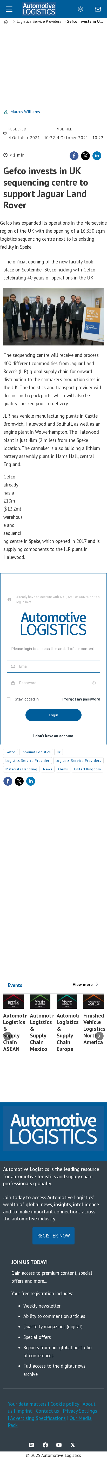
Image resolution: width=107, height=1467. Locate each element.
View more (83, 984)
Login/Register (81, 9)
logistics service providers (78, 760)
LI (33, 1445)
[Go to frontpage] (39, 9)
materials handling (21, 769)
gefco (10, 752)
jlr (59, 752)
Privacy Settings (80, 1410)
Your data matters (27, 1403)
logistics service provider (27, 760)
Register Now (53, 1236)
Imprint (24, 1410)
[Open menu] (9, 9)
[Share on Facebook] (74, 155)
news (47, 769)
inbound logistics (36, 752)
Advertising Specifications (38, 1418)
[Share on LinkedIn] (97, 155)
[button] (7, 1036)
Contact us (47, 1410)
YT (60, 1445)
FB (46, 1445)
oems (63, 769)
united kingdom (87, 769)
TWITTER (74, 1445)
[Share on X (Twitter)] (85, 155)
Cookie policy (65, 1403)
